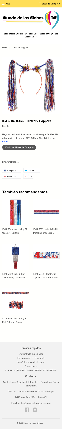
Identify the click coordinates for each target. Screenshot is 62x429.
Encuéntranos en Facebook (31, 358)
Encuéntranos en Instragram (31, 362)
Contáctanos (31, 366)
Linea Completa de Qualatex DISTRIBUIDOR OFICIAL (31, 370)
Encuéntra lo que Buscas (31, 354)
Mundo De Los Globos (33, 423)
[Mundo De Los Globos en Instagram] (35, 410)
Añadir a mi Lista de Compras (19, 147)
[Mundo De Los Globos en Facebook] (27, 410)
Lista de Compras (51, 3)
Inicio (4, 48)
